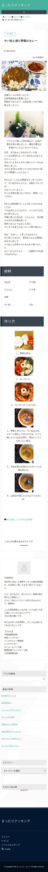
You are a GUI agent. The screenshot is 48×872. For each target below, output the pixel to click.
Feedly (7, 849)
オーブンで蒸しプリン (10, 746)
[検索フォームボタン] (44, 679)
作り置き (11, 519)
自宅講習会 (7, 703)
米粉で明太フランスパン (11, 731)
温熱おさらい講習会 (10, 724)
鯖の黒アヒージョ (9, 696)
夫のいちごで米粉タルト (11, 739)
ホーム (6, 841)
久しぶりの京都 (8, 717)
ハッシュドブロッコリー (11, 710)
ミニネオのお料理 (24, 519)
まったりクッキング (16, 5)
